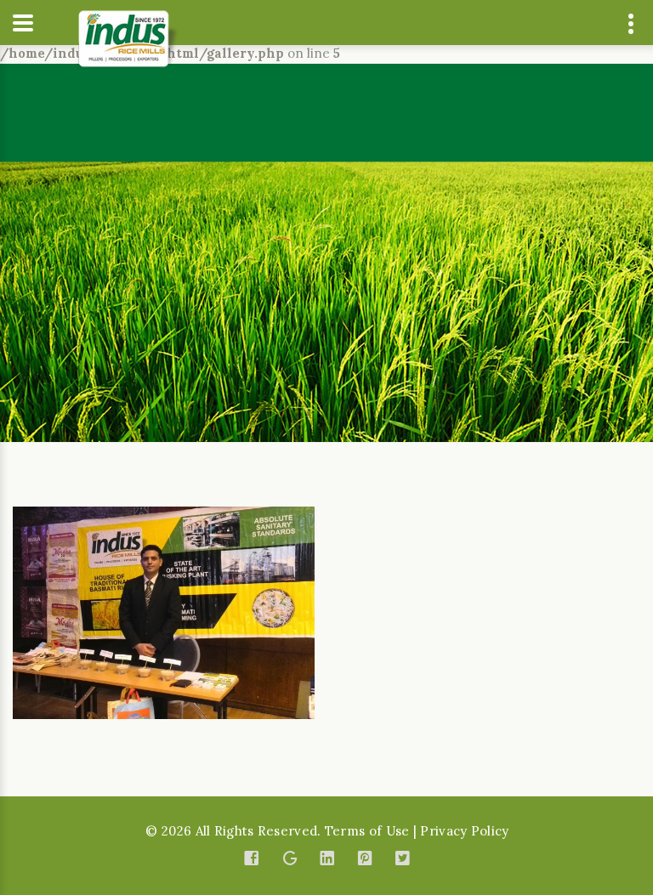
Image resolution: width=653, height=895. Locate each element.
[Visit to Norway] (164, 611)
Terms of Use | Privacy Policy (417, 831)
